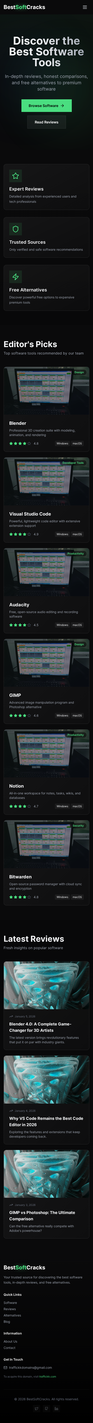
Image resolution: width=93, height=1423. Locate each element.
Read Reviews (46, 122)
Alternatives (12, 1315)
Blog (7, 1321)
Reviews (10, 1309)
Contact (9, 1348)
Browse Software (43, 105)
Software (10, 1303)
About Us (10, 1341)
